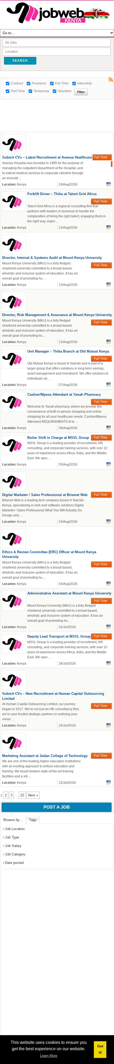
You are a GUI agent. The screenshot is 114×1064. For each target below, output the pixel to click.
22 (22, 795)
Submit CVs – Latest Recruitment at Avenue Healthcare (47, 157)
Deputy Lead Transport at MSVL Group (59, 636)
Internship (84, 83)
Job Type (12, 837)
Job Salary (13, 846)
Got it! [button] (100, 1049)
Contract (17, 83)
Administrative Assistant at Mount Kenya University (69, 593)
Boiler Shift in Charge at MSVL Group (58, 438)
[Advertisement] (57, 106)
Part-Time (18, 91)
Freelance (39, 83)
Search (20, 60)
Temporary (41, 91)
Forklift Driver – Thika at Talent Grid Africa (62, 194)
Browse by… (13, 820)
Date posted (14, 863)
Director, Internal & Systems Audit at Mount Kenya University (52, 258)
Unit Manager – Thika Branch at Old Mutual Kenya (68, 351)
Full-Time (62, 83)
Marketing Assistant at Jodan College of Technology (44, 756)
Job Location (15, 829)
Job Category (15, 854)
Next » (33, 795)
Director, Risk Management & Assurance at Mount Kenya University (57, 315)
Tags (33, 820)
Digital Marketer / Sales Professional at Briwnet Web (44, 495)
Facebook (108, 184)
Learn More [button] (48, 1056)
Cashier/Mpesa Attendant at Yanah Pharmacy (64, 394)
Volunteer (65, 91)
